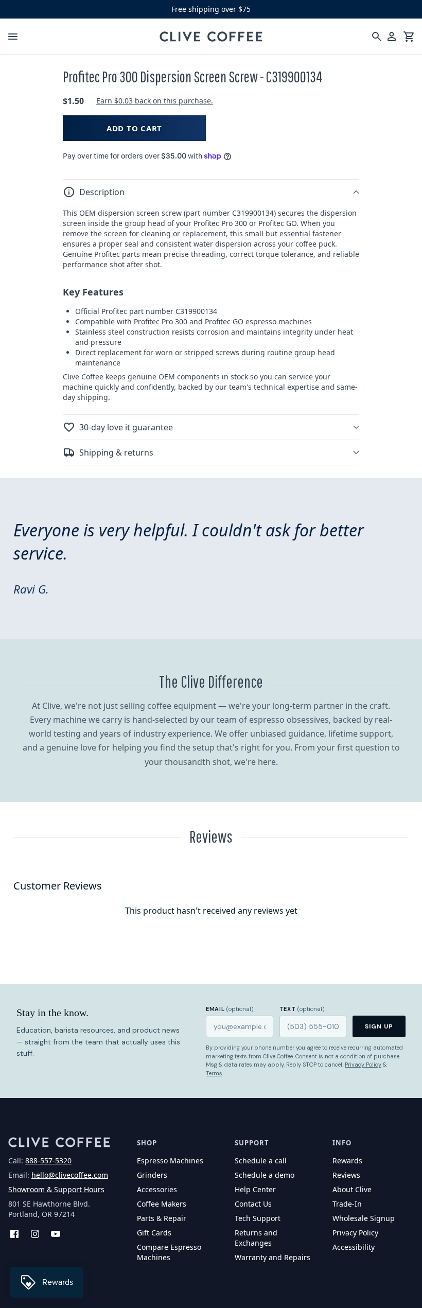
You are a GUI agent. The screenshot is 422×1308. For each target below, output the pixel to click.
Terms (214, 1073)
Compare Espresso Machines (169, 1252)
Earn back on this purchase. (154, 101)
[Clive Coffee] (211, 36)
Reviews (346, 1175)
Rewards (347, 1160)
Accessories (157, 1189)
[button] (211, 192)
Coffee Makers (161, 1204)
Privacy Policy (363, 1064)
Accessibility (353, 1247)
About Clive (352, 1189)
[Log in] (391, 36)
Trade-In (347, 1204)
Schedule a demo (264, 1175)
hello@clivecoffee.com (69, 1175)
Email (230, 1009)
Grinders (152, 1175)
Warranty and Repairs (272, 1257)
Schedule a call (261, 1160)
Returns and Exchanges (256, 1238)
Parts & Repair (161, 1218)
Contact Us (253, 1204)
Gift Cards (154, 1232)
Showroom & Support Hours (56, 1189)
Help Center (255, 1189)
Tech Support (257, 1218)
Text (302, 1009)
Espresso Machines (170, 1160)
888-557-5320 (48, 1160)
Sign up (379, 1026)
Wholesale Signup (363, 1218)
